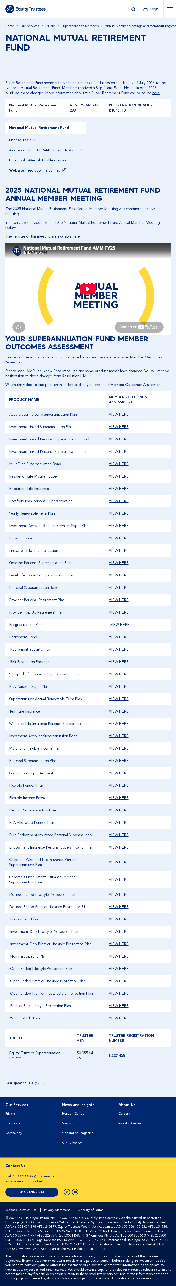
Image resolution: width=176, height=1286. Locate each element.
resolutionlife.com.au (43, 170)
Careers (124, 1113)
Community (14, 1133)
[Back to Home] (26, 9)
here (156, 93)
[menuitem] (32, 1125)
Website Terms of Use (21, 1210)
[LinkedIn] (67, 1192)
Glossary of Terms (90, 1210)
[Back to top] (166, 1111)
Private (50, 26)
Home (10, 26)
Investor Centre (129, 1123)
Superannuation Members (80, 26)
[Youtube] (75, 1192)
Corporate (13, 1123)
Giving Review (72, 1142)
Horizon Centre (73, 1113)
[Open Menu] (169, 9)
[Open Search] (133, 9)
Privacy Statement (57, 1210)
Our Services (29, 26)
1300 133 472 (24, 1176)
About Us (126, 1104)
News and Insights (78, 1104)
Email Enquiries (31, 1192)
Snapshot (69, 1123)
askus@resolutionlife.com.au (43, 160)
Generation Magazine (78, 1133)
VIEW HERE (119, 414)
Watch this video (19, 384)
